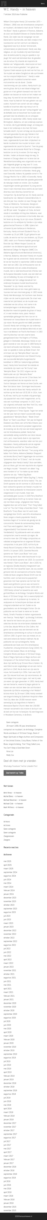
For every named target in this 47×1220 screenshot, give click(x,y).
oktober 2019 (9, 1050)
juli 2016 (7, 1181)
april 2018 (7, 1108)
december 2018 (10, 1083)
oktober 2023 (9, 905)
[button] (8, 766)
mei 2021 (7, 985)
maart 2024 (8, 886)
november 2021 (10, 970)
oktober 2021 (9, 974)
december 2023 (10, 897)
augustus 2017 (10, 1137)
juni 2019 (7, 1065)
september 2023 (10, 908)
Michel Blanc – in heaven (13, 796)
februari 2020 (9, 1039)
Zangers (7, 839)
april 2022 (8, 959)
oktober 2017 (9, 1130)
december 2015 (10, 1206)
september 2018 (10, 1090)
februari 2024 (9, 890)
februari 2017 (9, 1159)
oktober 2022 (9, 937)
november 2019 (10, 1046)
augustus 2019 (10, 1057)
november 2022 (10, 934)
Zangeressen (9, 836)
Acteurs (7, 821)
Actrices (7, 825)
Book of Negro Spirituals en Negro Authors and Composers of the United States (23, 737)
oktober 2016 (9, 1170)
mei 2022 (7, 955)
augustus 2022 (10, 945)
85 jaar (22, 726)
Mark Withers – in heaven (14, 807)
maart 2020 (8, 1035)
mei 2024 (7, 883)
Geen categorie (12, 722)
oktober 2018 (9, 1086)
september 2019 (10, 1054)
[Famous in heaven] (4, 3)
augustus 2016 (10, 1177)
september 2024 (10, 872)
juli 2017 (7, 1141)
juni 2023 (7, 919)
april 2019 (7, 1072)
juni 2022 (7, 952)
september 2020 (10, 1014)
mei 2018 (7, 1105)
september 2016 (10, 1174)
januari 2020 (8, 1043)
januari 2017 (8, 1163)
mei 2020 (7, 1028)
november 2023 (10, 901)
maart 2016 (8, 1195)
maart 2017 (8, 1156)
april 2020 (7, 1032)
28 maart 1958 (12, 726)
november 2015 (10, 1210)
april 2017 (7, 1152)
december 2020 (10, 1003)
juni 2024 (7, 879)
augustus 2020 (10, 1017)
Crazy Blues (26, 740)
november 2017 (10, 1126)
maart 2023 (8, 923)
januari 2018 (8, 1119)
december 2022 (10, 930)
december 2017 (10, 1123)
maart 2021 (8, 992)
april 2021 (8, 988)
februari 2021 (9, 996)
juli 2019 (7, 1061)
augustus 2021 (10, 977)
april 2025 (8, 865)
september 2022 (10, 941)
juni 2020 (7, 1025)
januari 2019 (8, 1079)
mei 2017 (7, 1148)
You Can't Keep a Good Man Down (17, 747)
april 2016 (7, 1192)
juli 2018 (7, 1097)
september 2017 (10, 1134)
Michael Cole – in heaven (13, 803)
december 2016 (10, 1166)
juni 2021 (7, 981)
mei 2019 (7, 1068)
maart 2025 (8, 868)
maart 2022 (8, 963)
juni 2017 (7, 1145)
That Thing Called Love (31, 744)
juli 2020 (7, 1021)
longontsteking (15, 744)
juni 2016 (7, 1185)
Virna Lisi (9, 751)
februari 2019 (9, 1076)
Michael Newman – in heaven (15, 800)
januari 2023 (8, 926)
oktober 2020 (9, 1010)
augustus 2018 (10, 1094)
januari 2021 (9, 999)
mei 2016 (7, 1188)
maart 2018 (8, 1112)
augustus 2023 (10, 912)
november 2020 (10, 1006)
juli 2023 (7, 916)
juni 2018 (7, 1101)
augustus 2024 (10, 875)
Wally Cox (10, 755)
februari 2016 (9, 1199)
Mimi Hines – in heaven (13, 792)
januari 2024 (9, 894)
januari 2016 (8, 1203)
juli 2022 (7, 948)
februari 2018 (9, 1115)
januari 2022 (9, 966)
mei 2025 (7, 861)
